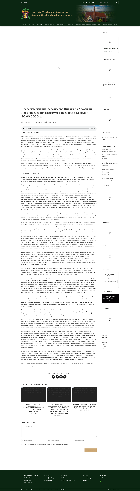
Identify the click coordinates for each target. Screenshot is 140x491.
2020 (103, 346)
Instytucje (39, 24)
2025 (103, 337)
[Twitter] (86, 2)
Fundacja (104, 24)
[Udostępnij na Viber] (61, 377)
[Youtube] (93, 2)
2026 (103, 335)
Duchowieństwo (49, 24)
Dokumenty (60, 24)
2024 (103, 339)
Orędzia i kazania (40, 122)
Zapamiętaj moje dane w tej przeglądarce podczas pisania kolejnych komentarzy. (46, 444)
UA (24, 2)
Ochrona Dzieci (86, 24)
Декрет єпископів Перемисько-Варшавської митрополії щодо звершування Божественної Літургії (109, 153)
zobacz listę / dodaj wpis (110, 281)
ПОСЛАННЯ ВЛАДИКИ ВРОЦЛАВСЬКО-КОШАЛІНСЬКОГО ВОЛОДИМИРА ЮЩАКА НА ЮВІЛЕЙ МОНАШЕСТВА (34, 407)
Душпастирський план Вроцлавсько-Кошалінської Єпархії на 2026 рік (109, 171)
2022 (103, 343)
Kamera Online (96, 24)
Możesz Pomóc (112, 24)
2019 (103, 348)
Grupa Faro (116, 489)
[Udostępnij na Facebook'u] (57, 377)
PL (22, 2)
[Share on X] (53, 377)
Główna (24, 24)
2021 (103, 344)
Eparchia (31, 24)
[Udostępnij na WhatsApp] (65, 377)
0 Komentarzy (52, 122)
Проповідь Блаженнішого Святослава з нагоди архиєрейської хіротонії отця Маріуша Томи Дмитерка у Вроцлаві (84, 406)
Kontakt (78, 24)
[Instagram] (90, 2)
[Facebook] (83, 2)
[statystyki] (100, 481)
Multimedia (70, 24)
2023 (103, 341)
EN (26, 2)
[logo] (25, 13)
